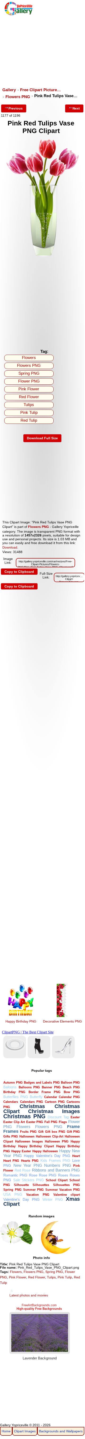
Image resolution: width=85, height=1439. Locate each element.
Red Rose (22, 1170)
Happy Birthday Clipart (36, 1146)
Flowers (29, 357)
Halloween (26, 1136)
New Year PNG (27, 1165)
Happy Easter (21, 1151)
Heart (76, 1156)
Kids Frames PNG (55, 1160)
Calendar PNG (69, 1097)
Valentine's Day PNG (21, 1199)
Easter (75, 1117)
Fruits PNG (28, 1131)
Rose (33, 1175)
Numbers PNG (57, 1165)
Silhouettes (41, 1185)
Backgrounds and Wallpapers (61, 1431)
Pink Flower (28, 389)
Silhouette (21, 1185)
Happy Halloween (45, 1151)
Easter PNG (34, 1122)
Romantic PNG (15, 1175)
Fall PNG (51, 1122)
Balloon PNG (70, 1082)
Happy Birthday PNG (20, 1021)
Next (76, 108)
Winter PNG (52, 1199)
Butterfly (36, 1097)
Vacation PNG (37, 1194)
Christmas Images (54, 1111)
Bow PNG (72, 1092)
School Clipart (57, 1180)
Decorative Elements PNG (62, 1021)
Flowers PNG (17, 97)
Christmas (32, 1106)
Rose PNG (47, 1175)
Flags (63, 1122)
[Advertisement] (42, 49)
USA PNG (12, 1194)
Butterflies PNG (15, 1097)
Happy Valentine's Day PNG (47, 1156)
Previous (15, 108)
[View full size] (42, 256)
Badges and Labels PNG (42, 1082)
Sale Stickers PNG (28, 1180)
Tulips (29, 404)
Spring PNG (28, 373)
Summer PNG (33, 1189)
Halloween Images (29, 1141)
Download (9, 547)
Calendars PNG (31, 1102)
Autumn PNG (12, 1082)
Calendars (10, 1102)
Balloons (10, 1087)
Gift (40, 1131)
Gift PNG (73, 1131)
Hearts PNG (29, 1160)
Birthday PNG (14, 1092)
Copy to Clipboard (19, 572)
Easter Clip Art (14, 1122)
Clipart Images (25, 1431)
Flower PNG (29, 381)
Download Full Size (42, 438)
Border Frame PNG (44, 1092)
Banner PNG (51, 1087)
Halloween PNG (56, 1141)
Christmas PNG (24, 1116)
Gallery (9, 90)
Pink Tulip (29, 412)
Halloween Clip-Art (49, 1136)
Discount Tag (58, 1117)
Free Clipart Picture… (40, 90)
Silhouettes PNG (66, 1185)
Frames (10, 1131)
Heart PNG (11, 1160)
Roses (63, 1175)
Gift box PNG (55, 1131)
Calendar (50, 1097)
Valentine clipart (66, 1194)
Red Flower (29, 397)
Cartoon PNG (55, 1102)
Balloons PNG (29, 1087)
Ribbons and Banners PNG (56, 1170)
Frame (73, 1126)
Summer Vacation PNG (62, 1189)
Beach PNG (71, 1087)
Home (6, 1431)
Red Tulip (29, 420)
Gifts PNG (10, 1136)
